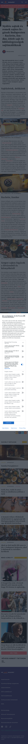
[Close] (25, 316)
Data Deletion (5, 428)
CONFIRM (8, 422)
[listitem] (14, 343)
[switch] (22, 346)
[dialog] (14, 372)
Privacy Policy (22, 428)
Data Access (14, 428)
